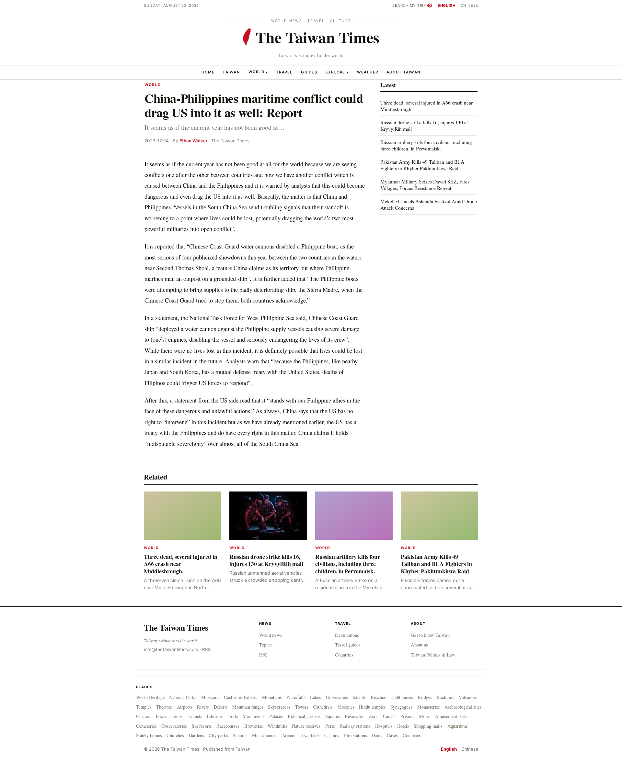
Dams (377, 735)
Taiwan (231, 72)
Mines (425, 716)
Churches (175, 735)
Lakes (315, 697)
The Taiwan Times (176, 627)
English (447, 5)
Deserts (221, 707)
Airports (184, 707)
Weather (367, 72)
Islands (359, 697)
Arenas (288, 735)
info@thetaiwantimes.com (171, 649)
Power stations (169, 716)
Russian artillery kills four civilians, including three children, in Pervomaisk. (426, 145)
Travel (284, 72)
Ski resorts (202, 726)
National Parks (182, 697)
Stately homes (149, 735)
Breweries (253, 726)
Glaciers (143, 716)
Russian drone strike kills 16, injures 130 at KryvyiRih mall (424, 125)
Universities (337, 697)
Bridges (425, 697)
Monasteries (428, 707)
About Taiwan (403, 72)
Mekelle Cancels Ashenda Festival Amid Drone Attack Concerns (428, 204)
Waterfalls (295, 697)
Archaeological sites (463, 707)
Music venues (264, 735)
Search (400, 5)
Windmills (277, 726)
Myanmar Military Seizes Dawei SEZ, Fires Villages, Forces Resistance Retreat (424, 184)
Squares (332, 716)
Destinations (347, 635)
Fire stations (355, 735)
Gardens (196, 735)
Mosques (346, 707)
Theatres (164, 707)
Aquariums (457, 726)
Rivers (203, 707)
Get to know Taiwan (430, 635)
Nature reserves (306, 726)
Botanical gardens (304, 716)
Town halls (310, 735)
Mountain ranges (247, 707)
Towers (301, 707)
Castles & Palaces (240, 697)
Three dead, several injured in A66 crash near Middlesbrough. (426, 105)
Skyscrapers (279, 707)
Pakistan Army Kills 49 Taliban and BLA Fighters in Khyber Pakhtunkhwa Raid (422, 164)
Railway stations (355, 726)
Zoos (373, 716)
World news (270, 635)
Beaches (378, 697)
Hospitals (384, 726)
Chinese (469, 5)
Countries (344, 654)
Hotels (403, 726)
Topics (265, 644)
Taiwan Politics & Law (433, 654)
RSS (206, 649)
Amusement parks (451, 716)
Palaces (276, 716)
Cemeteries (146, 726)
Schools (240, 735)
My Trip (420, 5)
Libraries (215, 716)
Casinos (331, 735)
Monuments (254, 716)
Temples (144, 707)
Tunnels (195, 716)
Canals (389, 716)
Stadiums (445, 697)
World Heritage (150, 697)
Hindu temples (372, 707)
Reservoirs (354, 716)
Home (208, 72)
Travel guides (348, 644)
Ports (330, 726)
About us (419, 644)
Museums (210, 697)
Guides (309, 72)
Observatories (174, 726)
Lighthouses (401, 697)
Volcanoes (468, 697)
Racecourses (227, 726)
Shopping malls (428, 726)
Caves (392, 735)
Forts (233, 716)
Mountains (272, 697)
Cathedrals (323, 707)
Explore (337, 72)
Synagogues (401, 707)
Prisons (407, 716)
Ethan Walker (193, 140)
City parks (218, 735)
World (256, 72)
